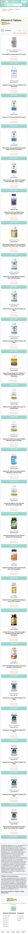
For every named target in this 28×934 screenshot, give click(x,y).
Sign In (24, 1)
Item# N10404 (14, 468)
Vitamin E (5, 926)
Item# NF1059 (14, 274)
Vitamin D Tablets (6, 10)
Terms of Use (8, 932)
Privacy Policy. (3, 932)
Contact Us (20, 916)
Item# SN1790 (14, 727)
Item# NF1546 (14, 241)
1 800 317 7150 (14, 1)
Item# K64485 (14, 145)
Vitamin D (17, 9)
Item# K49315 (14, 177)
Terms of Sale (13, 932)
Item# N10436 (14, 404)
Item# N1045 (14, 500)
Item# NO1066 (14, 209)
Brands (19, 920)
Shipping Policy (23, 932)
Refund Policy (18, 932)
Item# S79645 (14, 597)
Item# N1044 (14, 436)
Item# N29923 (14, 370)
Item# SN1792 (14, 791)
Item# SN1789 (14, 695)
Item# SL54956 (14, 629)
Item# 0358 (14, 565)
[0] (24, 5)
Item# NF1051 (14, 338)
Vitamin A (6, 918)
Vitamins (11, 9)
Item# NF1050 (14, 306)
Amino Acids (6, 916)
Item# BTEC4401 (14, 51)
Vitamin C (6, 922)
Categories (20, 918)
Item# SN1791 (14, 759)
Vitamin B (5, 920)
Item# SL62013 (14, 663)
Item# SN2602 (14, 824)
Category (4, 9)
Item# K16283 (14, 114)
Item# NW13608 (14, 532)
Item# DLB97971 (14, 82)
